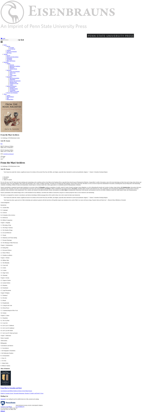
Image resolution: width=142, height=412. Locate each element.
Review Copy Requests (14, 80)
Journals (5, 54)
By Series (11, 47)
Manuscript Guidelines (14, 66)
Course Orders (12, 75)
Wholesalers (12, 79)
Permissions (9, 58)
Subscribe (3, 399)
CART (3, 38)
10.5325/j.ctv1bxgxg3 (8, 154)
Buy (2, 143)
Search (2, 40)
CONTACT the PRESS (6, 406)
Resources (6, 62)
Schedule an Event (13, 83)
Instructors (9, 70)
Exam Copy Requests (12, 51)
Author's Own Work (14, 91)
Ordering (9, 50)
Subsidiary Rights (13, 88)
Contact (11, 84)
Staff (8, 98)
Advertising (9, 59)
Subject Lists (12, 72)
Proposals (11, 64)
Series (10, 74)
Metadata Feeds (13, 82)
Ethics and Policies (11, 60)
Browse (8, 46)
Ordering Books (13, 68)
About (5, 94)
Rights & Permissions (12, 86)
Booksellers (9, 76)
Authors (8, 63)
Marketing (11, 67)
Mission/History (10, 96)
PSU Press (9, 53)
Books (5, 45)
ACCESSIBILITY (20, 406)
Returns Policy (10, 99)
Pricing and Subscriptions (12, 56)
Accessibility (12, 90)
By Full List (12, 49)
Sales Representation (14, 78)
